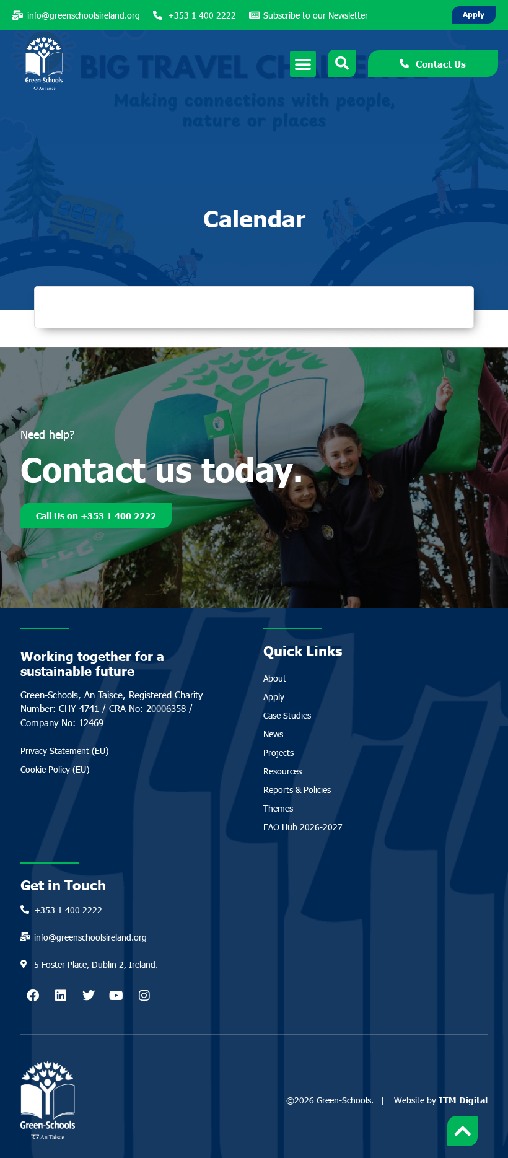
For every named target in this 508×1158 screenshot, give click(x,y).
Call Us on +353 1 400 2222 (96, 515)
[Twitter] (88, 995)
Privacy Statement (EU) (64, 751)
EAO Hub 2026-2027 (303, 827)
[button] (303, 64)
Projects (278, 752)
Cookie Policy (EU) (54, 769)
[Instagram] (144, 995)
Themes (278, 808)
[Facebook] (32, 995)
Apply (273, 697)
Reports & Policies (297, 790)
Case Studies (287, 715)
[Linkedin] (60, 995)
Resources (282, 771)
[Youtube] (116, 995)
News (273, 734)
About (274, 678)
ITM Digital (463, 1099)
